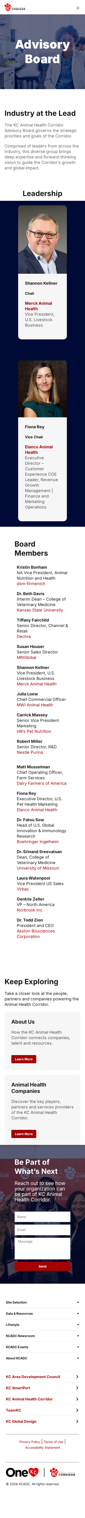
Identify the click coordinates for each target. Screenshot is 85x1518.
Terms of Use (53, 1442)
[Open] (78, 8)
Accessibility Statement (42, 1447)
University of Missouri (38, 868)
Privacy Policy (29, 1442)
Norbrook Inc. (30, 910)
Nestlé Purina (30, 752)
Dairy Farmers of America (41, 783)
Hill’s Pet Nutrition (34, 731)
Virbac (23, 889)
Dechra (24, 636)
